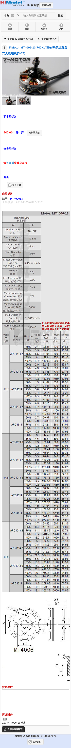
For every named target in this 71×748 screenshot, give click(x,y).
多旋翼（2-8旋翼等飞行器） (20, 39)
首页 (10, 29)
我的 (61, 29)
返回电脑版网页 (14, 729)
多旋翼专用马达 (48, 39)
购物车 (44, 29)
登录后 (10, 162)
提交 (60, 15)
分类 (27, 29)
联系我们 (37, 742)
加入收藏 (16, 185)
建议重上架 (34, 132)
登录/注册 (46, 5)
